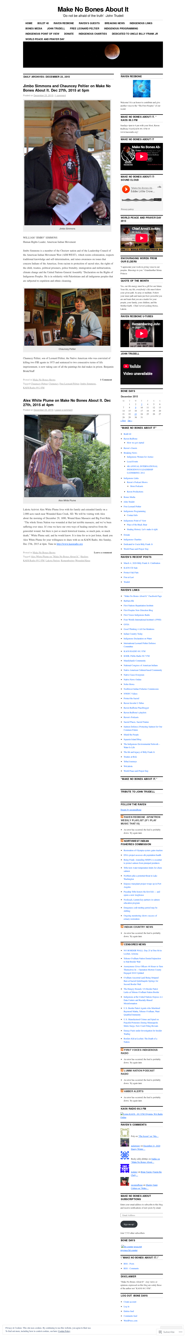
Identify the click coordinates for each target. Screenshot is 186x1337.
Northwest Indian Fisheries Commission (141, 688)
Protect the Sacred (131, 698)
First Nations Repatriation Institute (138, 605)
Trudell (127, 581)
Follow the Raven (133, 804)
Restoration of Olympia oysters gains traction (143, 850)
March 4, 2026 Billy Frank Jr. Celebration (142, 562)
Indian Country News (138, 927)
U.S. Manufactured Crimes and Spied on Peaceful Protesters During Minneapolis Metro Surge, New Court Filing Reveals (141, 1022)
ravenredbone (137, 1184)
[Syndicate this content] (122, 817)
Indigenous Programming (121, 28)
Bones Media (33, 28)
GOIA (126, 624)
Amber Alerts (133, 1091)
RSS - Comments (131, 1268)
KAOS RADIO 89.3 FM (134, 651)
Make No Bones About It (93, 9)
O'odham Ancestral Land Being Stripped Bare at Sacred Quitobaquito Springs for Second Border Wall (141, 981)
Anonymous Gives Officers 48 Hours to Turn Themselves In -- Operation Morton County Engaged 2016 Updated (143, 969)
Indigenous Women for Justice (140, 456)
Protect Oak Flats (131, 572)
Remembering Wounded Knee (75, 560)
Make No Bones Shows (44, 379)
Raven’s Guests (89, 23)
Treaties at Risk (130, 756)
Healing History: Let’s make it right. (142, 529)
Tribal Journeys (130, 761)
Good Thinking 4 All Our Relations (139, 629)
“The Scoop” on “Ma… (148, 1136)
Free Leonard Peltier (84, 28)
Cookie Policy (64, 1331)
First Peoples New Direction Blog (138, 610)
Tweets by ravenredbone (130, 809)
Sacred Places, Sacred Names (136, 721)
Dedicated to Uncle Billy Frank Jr (135, 33)
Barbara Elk (129, 600)
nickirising (135, 1145)
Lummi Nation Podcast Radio (138, 1072)
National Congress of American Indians (141, 665)
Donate (69, 33)
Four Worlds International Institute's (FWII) (142, 619)
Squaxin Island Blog (132, 739)
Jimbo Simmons (88, 383)
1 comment (60, 95)
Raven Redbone (64, 23)
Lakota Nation (53, 560)
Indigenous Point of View (42, 33)
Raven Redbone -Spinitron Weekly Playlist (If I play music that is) (140, 820)
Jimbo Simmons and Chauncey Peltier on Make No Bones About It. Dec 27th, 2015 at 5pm (67, 88)
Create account (130, 1301)
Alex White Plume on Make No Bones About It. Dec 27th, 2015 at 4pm (67, 402)
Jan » (130, 420)
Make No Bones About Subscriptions (136, 1197)
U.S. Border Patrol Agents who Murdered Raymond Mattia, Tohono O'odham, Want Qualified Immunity (142, 1011)
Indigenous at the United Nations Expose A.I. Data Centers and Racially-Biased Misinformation (143, 1000)
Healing (84, 556)
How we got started (135, 442)
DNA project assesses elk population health (142, 854)
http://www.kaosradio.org (70, 544)
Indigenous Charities (93, 33)
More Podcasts (136, 486)
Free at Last (129, 577)
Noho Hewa (129, 684)
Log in (126, 1306)
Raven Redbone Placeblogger (136, 707)
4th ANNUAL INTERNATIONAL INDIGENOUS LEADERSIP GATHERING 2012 (142, 469)
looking (134, 1171)
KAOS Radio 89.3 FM (34, 387)
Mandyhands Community (135, 660)
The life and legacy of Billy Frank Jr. (139, 751)
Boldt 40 (43, 23)
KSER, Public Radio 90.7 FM (137, 655)
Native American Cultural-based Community (143, 669)
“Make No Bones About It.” (139, 779)
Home (29, 23)
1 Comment (106, 379)
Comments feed (130, 1315)
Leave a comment (63, 409)
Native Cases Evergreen (134, 674)
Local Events (132, 461)
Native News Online (132, 679)
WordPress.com (130, 1320)
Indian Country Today (133, 633)
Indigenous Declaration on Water (138, 638)
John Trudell (56, 28)
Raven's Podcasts (131, 717)
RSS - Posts (129, 1263)
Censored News (135, 944)
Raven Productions (135, 491)
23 (136, 413)
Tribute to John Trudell (138, 791)
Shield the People (131, 734)
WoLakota (128, 766)
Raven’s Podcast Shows (137, 482)
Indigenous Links (141, 23)
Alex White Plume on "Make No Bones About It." (55, 556)
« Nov (123, 420)
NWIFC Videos (131, 693)
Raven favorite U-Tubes (134, 703)
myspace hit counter (129, 1250)
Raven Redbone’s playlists (135, 712)
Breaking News (115, 23)
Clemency (53, 383)
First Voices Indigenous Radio (137, 614)
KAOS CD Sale (131, 567)
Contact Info (132, 515)
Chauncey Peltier (39, 383)
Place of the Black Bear (137, 524)
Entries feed (129, 1311)
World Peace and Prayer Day (44, 39)
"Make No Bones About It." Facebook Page (143, 596)
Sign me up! (129, 1224)
